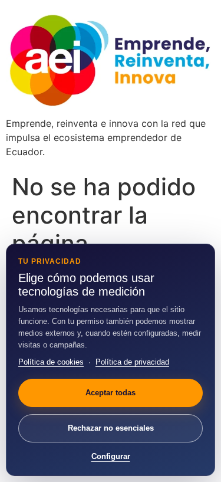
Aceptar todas (110, 392)
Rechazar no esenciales (111, 428)
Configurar (110, 456)
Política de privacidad (132, 362)
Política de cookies (51, 362)
